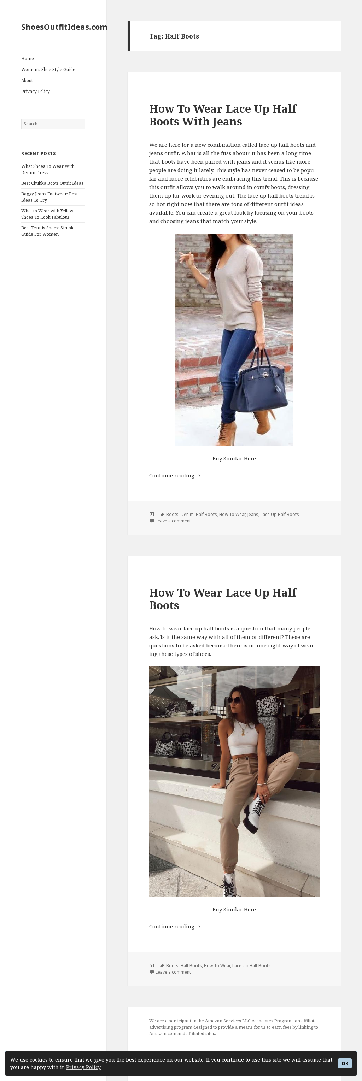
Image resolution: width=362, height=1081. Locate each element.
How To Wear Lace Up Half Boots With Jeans (223, 115)
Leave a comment (173, 521)
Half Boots (206, 514)
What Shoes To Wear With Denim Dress (48, 169)
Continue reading (175, 475)
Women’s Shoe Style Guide (48, 69)
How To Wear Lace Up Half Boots (223, 598)
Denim (187, 514)
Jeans (252, 514)
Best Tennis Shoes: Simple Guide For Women (48, 231)
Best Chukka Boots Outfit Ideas (52, 183)
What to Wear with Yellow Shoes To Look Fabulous (47, 214)
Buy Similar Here (234, 458)
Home (27, 58)
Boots (172, 514)
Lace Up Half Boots (280, 514)
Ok (344, 1064)
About (27, 80)
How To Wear (232, 514)
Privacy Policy (83, 1067)
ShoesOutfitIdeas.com (64, 26)
